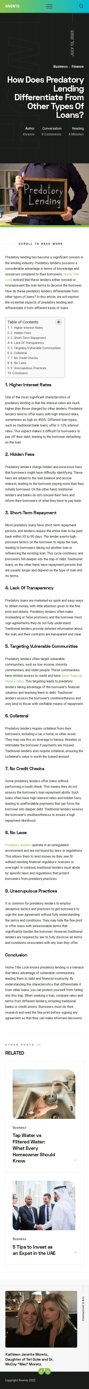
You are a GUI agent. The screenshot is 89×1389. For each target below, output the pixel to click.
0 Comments (51, 134)
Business (60, 67)
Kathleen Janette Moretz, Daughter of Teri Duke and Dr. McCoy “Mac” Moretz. (29, 1359)
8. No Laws (18, 363)
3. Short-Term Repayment (28, 338)
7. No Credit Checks (24, 358)
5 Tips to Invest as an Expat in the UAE (34, 1250)
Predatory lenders (18, 845)
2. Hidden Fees (21, 333)
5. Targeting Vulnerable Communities (36, 348)
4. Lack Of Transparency (27, 343)
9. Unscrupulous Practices (28, 368)
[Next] (48, 1371)
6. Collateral (19, 353)
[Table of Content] (59, 322)
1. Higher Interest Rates (27, 328)
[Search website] (81, 6)
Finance (77, 67)
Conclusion (20, 373)
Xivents (12, 6)
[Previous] (41, 1371)
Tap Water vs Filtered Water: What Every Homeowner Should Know (34, 1148)
